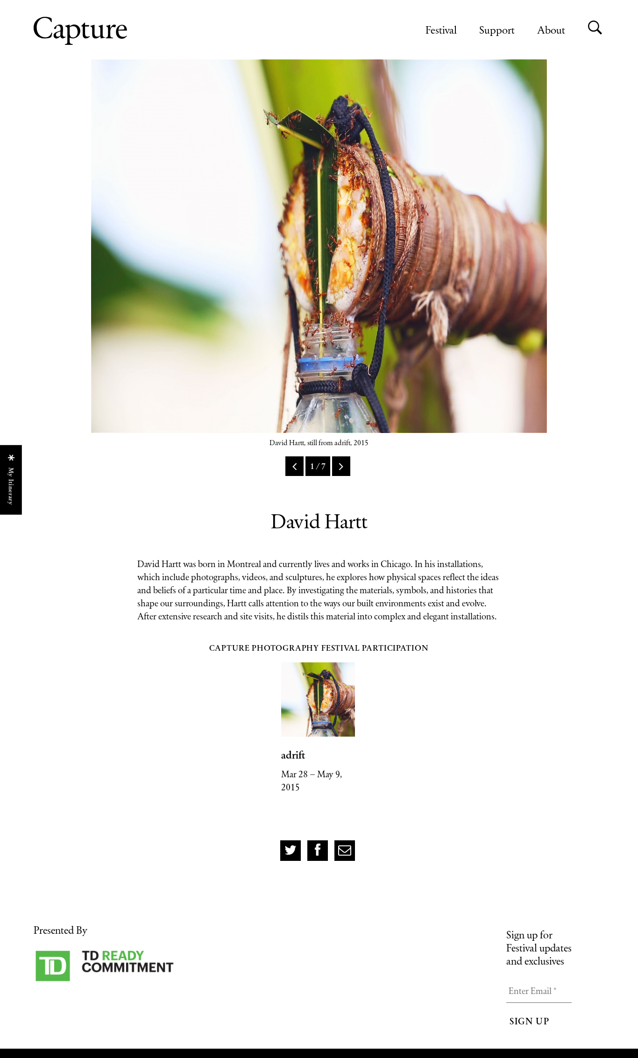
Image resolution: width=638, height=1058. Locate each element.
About (551, 29)
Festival (441, 29)
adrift (293, 755)
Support (497, 29)
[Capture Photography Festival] (111, 31)
